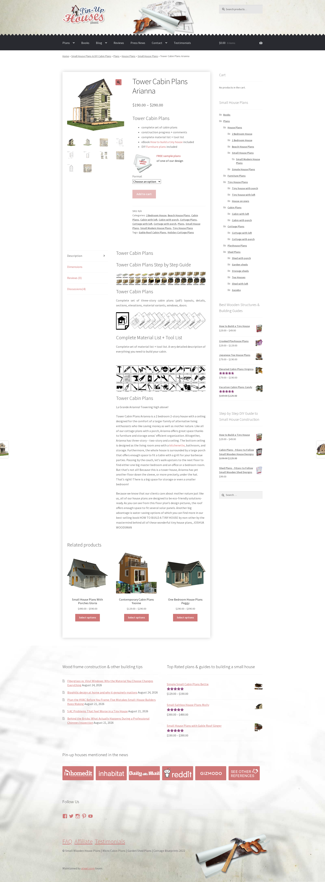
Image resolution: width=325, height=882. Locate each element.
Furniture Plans (237, 175)
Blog (99, 43)
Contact (157, 43)
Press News (138, 43)
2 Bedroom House (156, 215)
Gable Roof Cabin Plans (152, 232)
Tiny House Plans (183, 228)
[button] (118, 82)
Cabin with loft (148, 219)
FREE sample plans (168, 156)
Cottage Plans (188, 219)
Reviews (119, 43)
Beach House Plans (179, 215)
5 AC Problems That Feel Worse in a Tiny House (97, 711)
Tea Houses (238, 277)
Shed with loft (240, 283)
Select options (87, 617)
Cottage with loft (142, 223)
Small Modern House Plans (155, 228)
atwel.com (88, 868)
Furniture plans (156, 147)
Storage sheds (240, 271)
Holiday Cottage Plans (181, 232)
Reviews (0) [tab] (74, 278)
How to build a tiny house (166, 142)
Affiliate (83, 841)
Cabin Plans (234, 207)
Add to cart (144, 194)
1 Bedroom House (242, 140)
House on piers (240, 201)
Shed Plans (234, 252)
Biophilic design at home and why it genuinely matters (102, 692)
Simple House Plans (243, 169)
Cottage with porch (165, 223)
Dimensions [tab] (74, 267)
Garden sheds (240, 264)
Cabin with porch (169, 219)
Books (85, 43)
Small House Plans (148, 56)
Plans (66, 43)
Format (137, 176)
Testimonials (182, 43)
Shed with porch (241, 258)
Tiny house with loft (243, 194)
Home (65, 56)
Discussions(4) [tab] (76, 289)
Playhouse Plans (237, 245)
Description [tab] (74, 256)
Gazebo (236, 290)
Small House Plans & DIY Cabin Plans (91, 56)
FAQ (67, 841)
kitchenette (177, 445)
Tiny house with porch (245, 188)
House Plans (128, 56)
